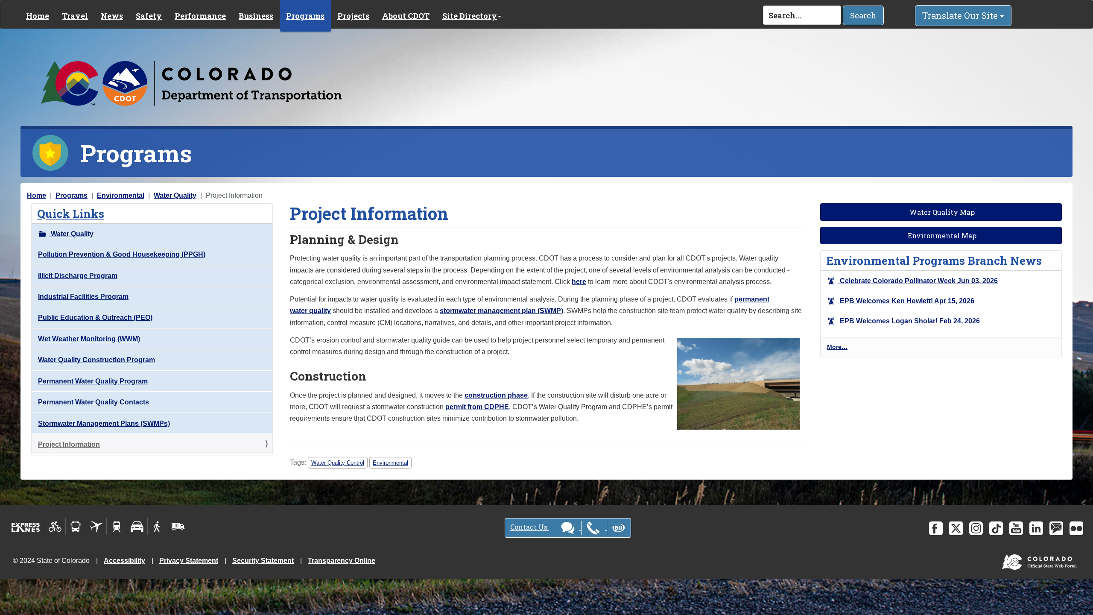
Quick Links (70, 213)
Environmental (120, 195)
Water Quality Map (941, 212)
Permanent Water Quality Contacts (93, 402)
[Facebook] (936, 528)
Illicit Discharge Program (77, 275)
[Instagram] (976, 528)
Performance (200, 16)
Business (256, 16)
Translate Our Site (961, 15)
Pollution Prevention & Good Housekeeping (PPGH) (121, 254)
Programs (305, 16)
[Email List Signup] (1056, 528)
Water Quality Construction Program (96, 359)
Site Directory (469, 16)
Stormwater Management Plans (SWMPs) (104, 423)
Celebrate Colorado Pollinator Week (918, 280)
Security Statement (263, 560)
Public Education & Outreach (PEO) (95, 317)
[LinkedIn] (1036, 528)
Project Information (69, 444)
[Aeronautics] (96, 526)
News (112, 16)
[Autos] (137, 526)
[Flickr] (1076, 528)
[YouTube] (1016, 528)
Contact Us (529, 527)
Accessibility (124, 560)
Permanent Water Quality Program (93, 381)
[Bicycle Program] (55, 526)
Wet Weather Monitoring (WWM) (89, 339)
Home (37, 16)
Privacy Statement (188, 560)
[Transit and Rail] (75, 526)
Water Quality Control (337, 463)
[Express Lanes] (25, 526)
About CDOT (406, 16)
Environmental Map (941, 235)
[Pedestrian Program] (157, 526)
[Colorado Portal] (1041, 560)
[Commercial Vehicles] (178, 526)
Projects (353, 16)
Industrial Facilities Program (83, 296)
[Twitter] (956, 528)
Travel (75, 16)
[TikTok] (996, 528)
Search (863, 15)
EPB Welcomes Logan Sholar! (909, 321)
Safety (149, 16)
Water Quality (175, 195)
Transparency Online (341, 560)
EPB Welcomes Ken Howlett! (906, 301)
